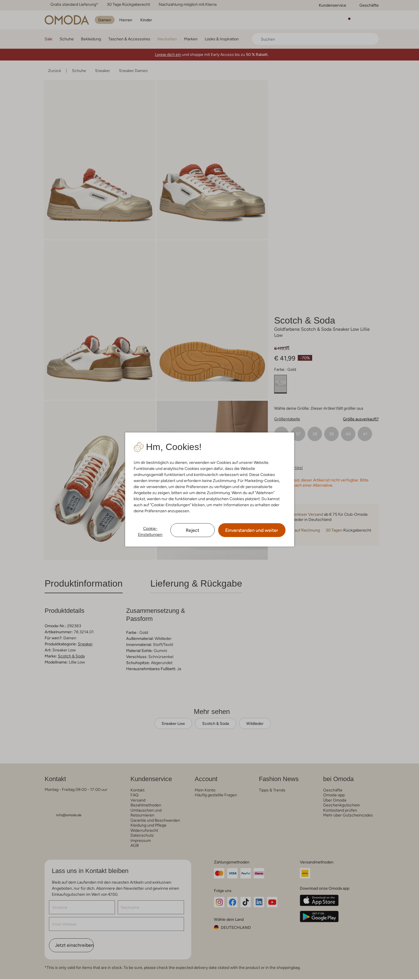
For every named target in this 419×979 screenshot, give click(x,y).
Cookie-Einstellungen (150, 531)
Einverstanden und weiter (251, 530)
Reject (192, 530)
